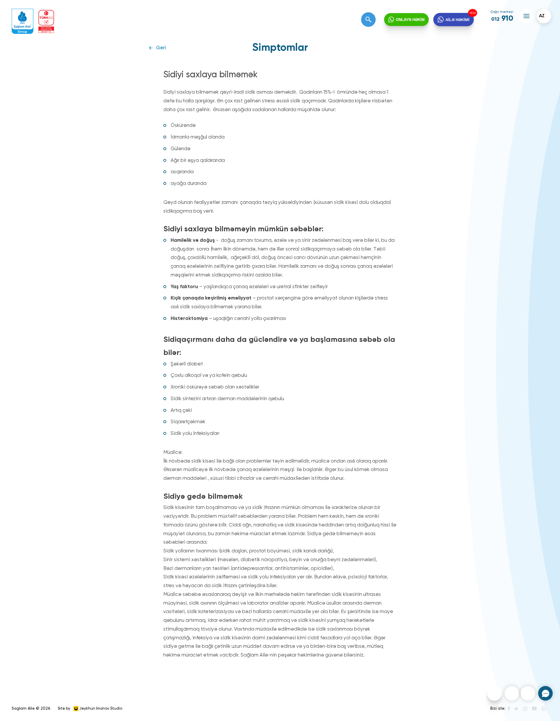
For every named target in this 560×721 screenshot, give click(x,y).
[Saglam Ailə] (23, 21)
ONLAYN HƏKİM (410, 20)
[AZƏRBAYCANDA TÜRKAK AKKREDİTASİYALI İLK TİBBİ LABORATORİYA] (46, 21)
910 (502, 18)
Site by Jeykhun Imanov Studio (90, 708)
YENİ (472, 12)
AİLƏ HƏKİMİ (457, 19)
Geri (161, 48)
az (542, 16)
